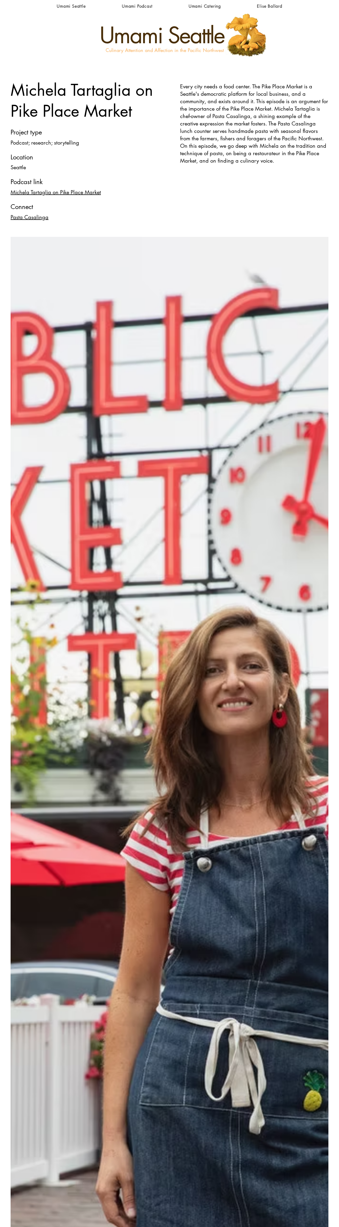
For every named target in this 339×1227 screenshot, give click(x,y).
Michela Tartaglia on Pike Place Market (56, 192)
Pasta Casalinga (29, 217)
